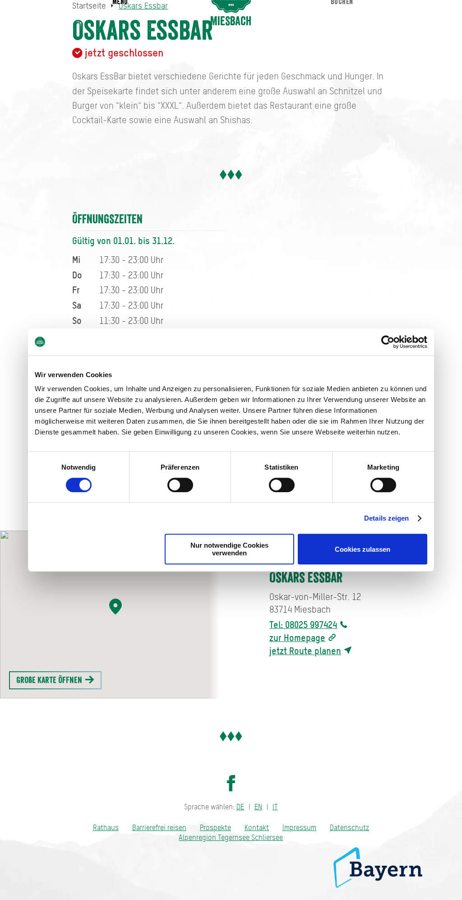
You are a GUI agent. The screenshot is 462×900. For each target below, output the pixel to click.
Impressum (299, 827)
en (258, 807)
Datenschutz (349, 827)
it (275, 807)
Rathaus (106, 827)
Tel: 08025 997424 (303, 624)
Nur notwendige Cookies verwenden (229, 549)
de (240, 807)
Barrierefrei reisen (159, 827)
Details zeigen (386, 518)
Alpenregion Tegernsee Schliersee (231, 837)
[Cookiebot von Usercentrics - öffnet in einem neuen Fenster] (387, 342)
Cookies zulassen (362, 549)
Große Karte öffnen (50, 680)
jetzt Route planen (305, 650)
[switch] (180, 485)
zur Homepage (297, 637)
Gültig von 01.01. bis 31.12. (123, 240)
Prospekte (215, 827)
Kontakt (257, 827)
